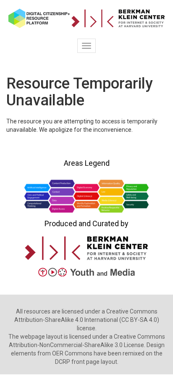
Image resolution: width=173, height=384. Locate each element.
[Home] (86, 18)
